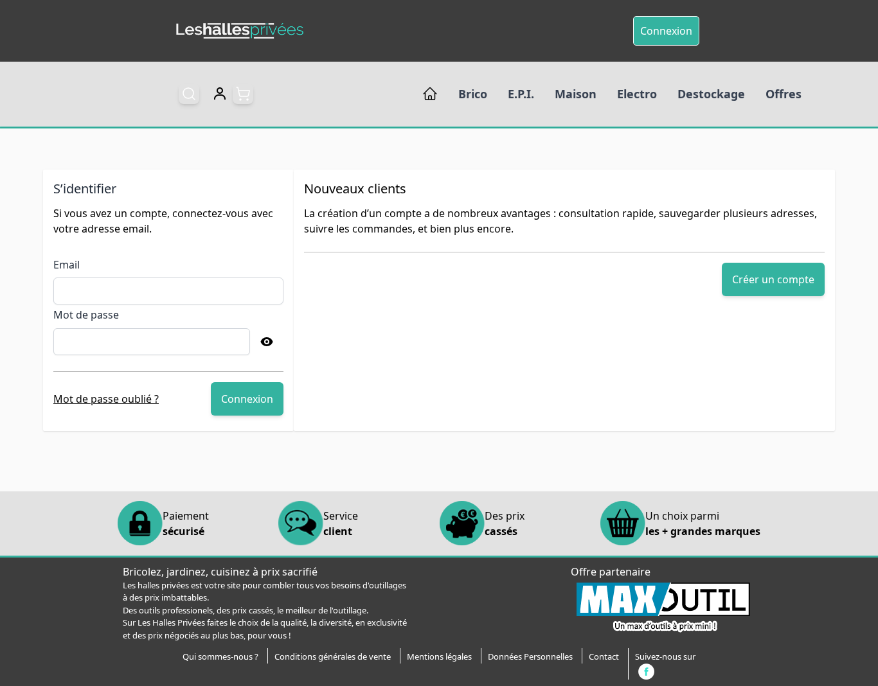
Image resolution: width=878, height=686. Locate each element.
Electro (637, 93)
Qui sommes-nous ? (220, 656)
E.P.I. (521, 93)
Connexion (666, 31)
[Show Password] (266, 342)
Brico (472, 93)
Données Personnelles (530, 656)
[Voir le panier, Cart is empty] (243, 94)
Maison (575, 93)
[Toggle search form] (189, 94)
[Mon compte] (220, 93)
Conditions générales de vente (332, 656)
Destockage (711, 93)
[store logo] (239, 31)
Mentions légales (439, 656)
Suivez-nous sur (665, 656)
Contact (604, 656)
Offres (784, 93)
